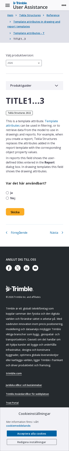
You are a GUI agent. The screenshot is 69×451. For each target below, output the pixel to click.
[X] (18, 268)
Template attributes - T (29, 33)
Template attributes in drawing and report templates (33, 24)
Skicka (15, 212)
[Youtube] (35, 268)
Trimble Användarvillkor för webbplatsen (27, 394)
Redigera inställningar (31, 442)
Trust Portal (12, 402)
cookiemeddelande (18, 425)
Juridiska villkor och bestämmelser (24, 385)
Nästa (54, 233)
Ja (11, 193)
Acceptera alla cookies (31, 433)
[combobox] (24, 63)
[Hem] (30, 5)
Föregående (19, 233)
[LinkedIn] (26, 268)
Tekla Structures (30, 15)
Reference (53, 15)
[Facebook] (9, 268)
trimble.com (14, 373)
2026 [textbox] (10, 63)
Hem (10, 15)
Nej (12, 198)
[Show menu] (64, 5)
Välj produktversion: (20, 55)
